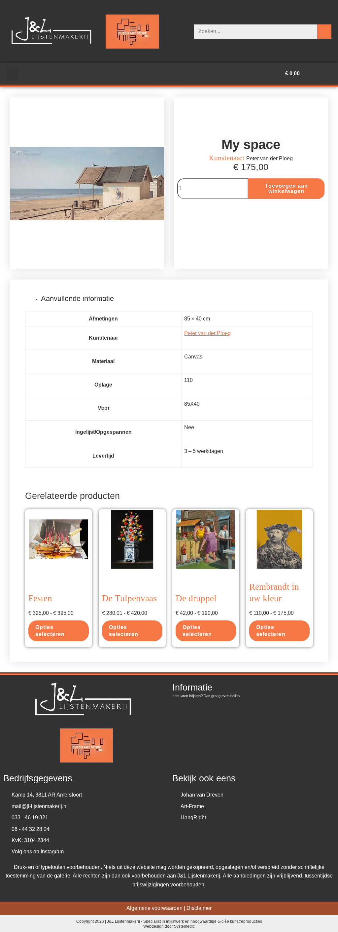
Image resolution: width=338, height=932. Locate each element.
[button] (13, 73)
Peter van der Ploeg (207, 333)
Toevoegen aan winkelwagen (286, 188)
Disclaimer (199, 908)
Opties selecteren (50, 630)
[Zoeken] (324, 31)
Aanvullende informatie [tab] (77, 298)
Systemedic (184, 926)
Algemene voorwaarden (154, 908)
